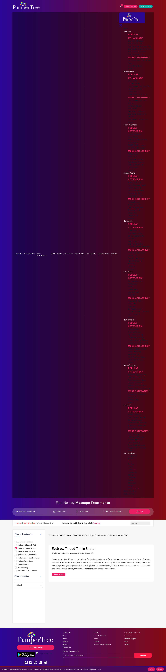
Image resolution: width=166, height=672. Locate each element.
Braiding (131, 264)
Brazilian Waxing (134, 332)
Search (140, 511)
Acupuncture (133, 154)
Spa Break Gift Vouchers (137, 119)
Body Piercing (133, 142)
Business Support (130, 639)
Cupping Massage (135, 428)
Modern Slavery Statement (102, 644)
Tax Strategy (67, 647)
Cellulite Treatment (135, 207)
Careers (126, 644)
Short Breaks (29, 254)
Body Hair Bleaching (136, 159)
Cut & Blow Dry (134, 230)
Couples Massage (135, 420)
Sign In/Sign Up (130, 491)
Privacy (96, 639)
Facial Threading (134, 352)
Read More (58, 574)
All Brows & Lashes (25, 542)
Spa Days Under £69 (136, 41)
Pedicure (131, 306)
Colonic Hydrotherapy (136, 148)
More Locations (134, 488)
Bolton (130, 459)
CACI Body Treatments (137, 145)
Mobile (130, 287)
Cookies (96, 641)
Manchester (132, 472)
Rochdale (132, 478)
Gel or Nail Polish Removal (138, 312)
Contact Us (128, 636)
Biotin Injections (134, 205)
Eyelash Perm (133, 397)
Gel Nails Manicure (135, 281)
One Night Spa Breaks (136, 111)
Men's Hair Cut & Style (136, 253)
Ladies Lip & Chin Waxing (137, 340)
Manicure (131, 295)
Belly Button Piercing (136, 162)
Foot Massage (134, 434)
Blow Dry (131, 266)
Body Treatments (41, 255)
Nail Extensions (134, 314)
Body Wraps (133, 137)
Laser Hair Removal (136, 360)
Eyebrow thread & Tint (136, 377)
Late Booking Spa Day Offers (139, 86)
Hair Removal (91, 254)
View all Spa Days (135, 66)
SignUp (143, 655)
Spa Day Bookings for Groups (140, 49)
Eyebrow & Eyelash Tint (137, 375)
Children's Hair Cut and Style (139, 247)
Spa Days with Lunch (136, 54)
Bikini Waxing (133, 329)
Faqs (126, 641)
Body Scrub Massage (136, 445)
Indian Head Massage (136, 425)
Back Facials (133, 157)
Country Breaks (134, 83)
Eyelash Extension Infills (137, 385)
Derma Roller (133, 216)
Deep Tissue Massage (137, 417)
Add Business (129, 494)
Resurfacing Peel (134, 193)
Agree (151, 669)
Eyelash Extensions (135, 383)
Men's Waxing (133, 354)
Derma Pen (132, 213)
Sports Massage (134, 415)
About (65, 639)
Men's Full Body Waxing (137, 357)
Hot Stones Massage (136, 437)
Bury (130, 461)
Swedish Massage (135, 440)
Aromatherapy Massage (137, 423)
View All (131, 69)
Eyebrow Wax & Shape (137, 380)
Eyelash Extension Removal (139, 388)
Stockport (132, 483)
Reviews (65, 644)
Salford (131, 480)
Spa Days (19, 254)
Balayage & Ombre (135, 244)
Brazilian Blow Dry (135, 233)
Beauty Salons (56, 254)
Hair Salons (68, 254)
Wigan (130, 486)
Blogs (65, 636)
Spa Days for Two (135, 44)
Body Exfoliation (134, 134)
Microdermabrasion (136, 190)
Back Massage (134, 442)
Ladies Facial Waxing (136, 337)
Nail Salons (79, 254)
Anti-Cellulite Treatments (137, 140)
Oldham (131, 475)
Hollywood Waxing (135, 335)
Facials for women (135, 196)
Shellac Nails (133, 289)
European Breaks (135, 106)
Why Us (65, 641)
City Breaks (132, 81)
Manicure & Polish (135, 301)
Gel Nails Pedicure (135, 309)
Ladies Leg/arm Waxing (137, 349)
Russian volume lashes (137, 394)
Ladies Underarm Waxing (138, 343)
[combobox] (29, 585)
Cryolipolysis (133, 167)
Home (126, 29)
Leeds (130, 467)
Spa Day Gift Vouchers (137, 52)
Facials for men (134, 202)
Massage (114, 254)
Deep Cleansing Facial (136, 185)
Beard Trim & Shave (136, 258)
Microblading (133, 400)
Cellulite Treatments (136, 165)
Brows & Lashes (103, 254)
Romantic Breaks (135, 89)
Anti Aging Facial (134, 182)
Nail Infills (132, 304)
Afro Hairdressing (135, 261)
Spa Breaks (132, 109)
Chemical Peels (134, 210)
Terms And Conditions (101, 636)
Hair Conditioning (134, 241)
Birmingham (132, 456)
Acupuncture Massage (137, 448)
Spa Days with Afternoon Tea (139, 46)
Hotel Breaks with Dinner (137, 94)
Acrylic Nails (133, 284)
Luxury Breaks (133, 92)
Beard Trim (132, 255)
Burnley (131, 464)
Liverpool (131, 469)
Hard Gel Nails (133, 292)
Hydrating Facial (134, 188)
